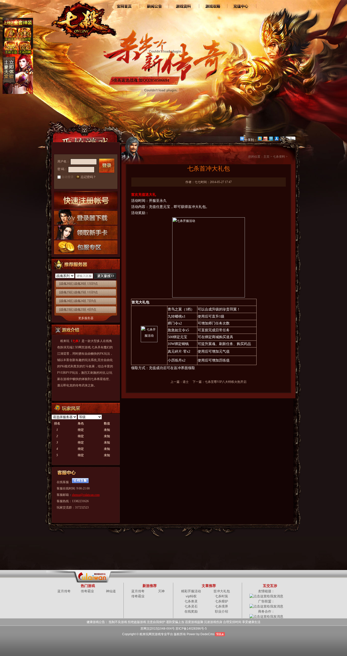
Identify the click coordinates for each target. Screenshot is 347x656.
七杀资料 (183, 6)
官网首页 (124, 6)
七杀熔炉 (221, 601)
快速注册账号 (86, 200)
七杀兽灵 (191, 601)
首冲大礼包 (221, 591)
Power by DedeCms (200, 634)
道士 (186, 382)
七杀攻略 (212, 6)
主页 (266, 156)
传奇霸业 (87, 591)
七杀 (83, 18)
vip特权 (191, 596)
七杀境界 (221, 606)
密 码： (62, 169)
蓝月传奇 (64, 591)
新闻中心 (153, 6)
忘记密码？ (88, 177)
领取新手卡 (86, 232)
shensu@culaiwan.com (86, 495)
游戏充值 (241, 6)
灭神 (161, 591)
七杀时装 (221, 596)
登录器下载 (86, 217)
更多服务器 (85, 318)
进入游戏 (105, 276)
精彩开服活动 (191, 591)
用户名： (63, 161)
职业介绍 (221, 611)
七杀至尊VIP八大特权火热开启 (225, 382)
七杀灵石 (191, 606)
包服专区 (86, 247)
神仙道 (111, 591)
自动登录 (67, 177)
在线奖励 (191, 611)
